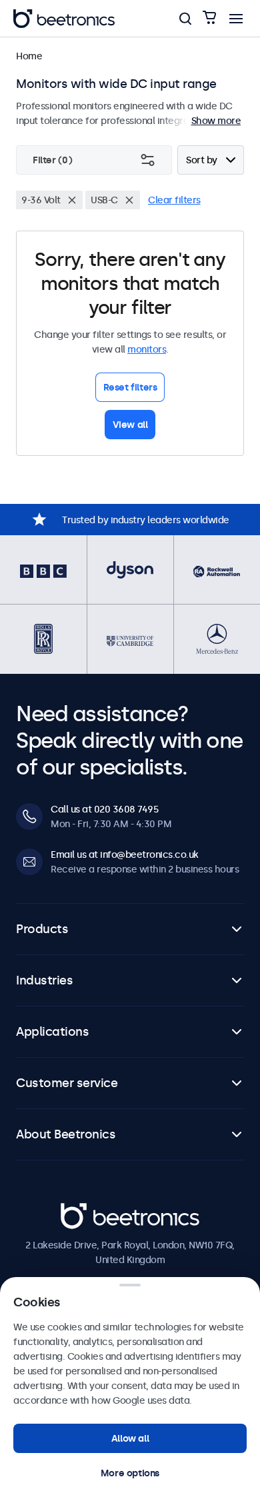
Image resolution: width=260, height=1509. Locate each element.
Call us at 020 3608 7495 (104, 809)
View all (130, 424)
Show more (216, 120)
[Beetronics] (64, 18)
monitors (146, 349)
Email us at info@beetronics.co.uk (125, 854)
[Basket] (209, 18)
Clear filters (174, 200)
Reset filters (130, 387)
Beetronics (84, 1210)
